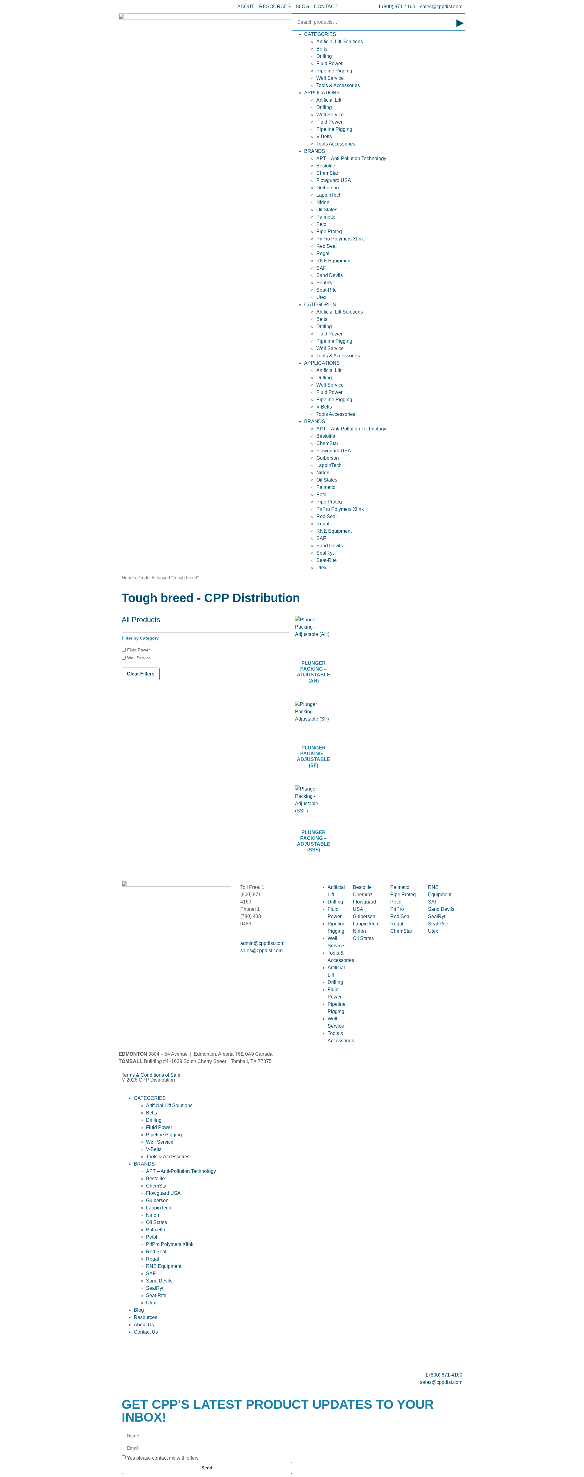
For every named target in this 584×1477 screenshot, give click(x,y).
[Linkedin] (145, 955)
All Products (141, 620)
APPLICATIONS (322, 92)
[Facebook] (129, 955)
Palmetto (325, 216)
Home (128, 577)
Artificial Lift (328, 100)
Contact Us (146, 1332)
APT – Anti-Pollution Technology (351, 158)
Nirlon (322, 202)
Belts (321, 48)
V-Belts (324, 136)
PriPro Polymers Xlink (340, 238)
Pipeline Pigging (334, 70)
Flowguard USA (333, 180)
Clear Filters (141, 673)
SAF (321, 268)
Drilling (324, 56)
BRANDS (314, 151)
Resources (145, 1317)
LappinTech (329, 195)
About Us (144, 1324)
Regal (322, 253)
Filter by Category (140, 638)
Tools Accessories (335, 143)
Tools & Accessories (338, 85)
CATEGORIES (320, 34)
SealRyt (325, 282)
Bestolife (325, 165)
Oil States (326, 209)
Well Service (330, 78)
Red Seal (326, 246)
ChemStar (327, 173)
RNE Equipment (334, 260)
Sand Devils (329, 275)
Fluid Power (329, 63)
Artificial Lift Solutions (339, 41)
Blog (139, 1310)
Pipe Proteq (329, 231)
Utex (321, 297)
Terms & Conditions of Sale (153, 1075)
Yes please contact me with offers (163, 1458)
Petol (322, 224)
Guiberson (327, 187)
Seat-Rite (326, 290)
